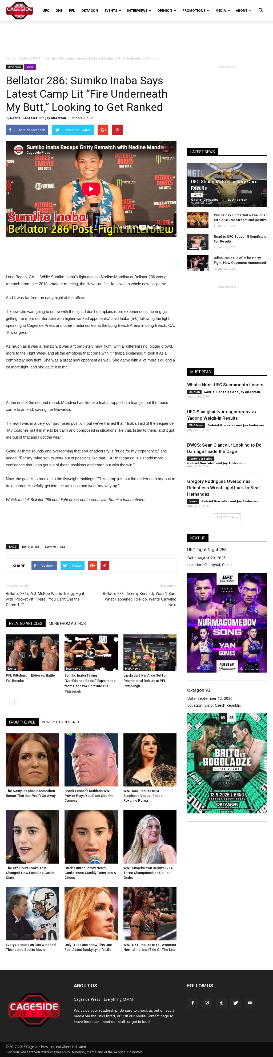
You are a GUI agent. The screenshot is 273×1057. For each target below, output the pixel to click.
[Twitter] (235, 1003)
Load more (225, 517)
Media (220, 10)
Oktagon (89, 10)
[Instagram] (207, 1003)
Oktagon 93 (198, 690)
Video (30, 67)
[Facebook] (192, 1003)
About (241, 10)
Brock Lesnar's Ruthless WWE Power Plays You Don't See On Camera (89, 795)
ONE (59, 10)
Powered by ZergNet (60, 722)
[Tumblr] (221, 1003)
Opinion (164, 10)
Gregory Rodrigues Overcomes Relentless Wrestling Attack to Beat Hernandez (223, 488)
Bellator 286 (30, 547)
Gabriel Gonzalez (24, 118)
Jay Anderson (55, 118)
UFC (46, 10)
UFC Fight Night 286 (207, 549)
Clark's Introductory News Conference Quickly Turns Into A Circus (90, 873)
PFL (72, 10)
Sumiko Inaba (55, 547)
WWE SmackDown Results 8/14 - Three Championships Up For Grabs (148, 873)
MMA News (14, 67)
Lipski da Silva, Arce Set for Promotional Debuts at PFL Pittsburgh (145, 680)
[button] (260, 7)
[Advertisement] (136, 36)
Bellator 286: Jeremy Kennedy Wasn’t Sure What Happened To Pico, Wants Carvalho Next (139, 599)
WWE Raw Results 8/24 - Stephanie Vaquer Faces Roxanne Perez (142, 795)
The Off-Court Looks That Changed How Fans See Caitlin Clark (30, 873)
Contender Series (200, 458)
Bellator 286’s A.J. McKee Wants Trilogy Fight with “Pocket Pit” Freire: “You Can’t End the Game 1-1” (45, 599)
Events (111, 10)
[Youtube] (250, 1003)
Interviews (137, 10)
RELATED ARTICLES (25, 623)
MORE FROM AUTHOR (67, 623)
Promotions (193, 10)
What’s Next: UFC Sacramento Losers (225, 384)
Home (10, 58)
